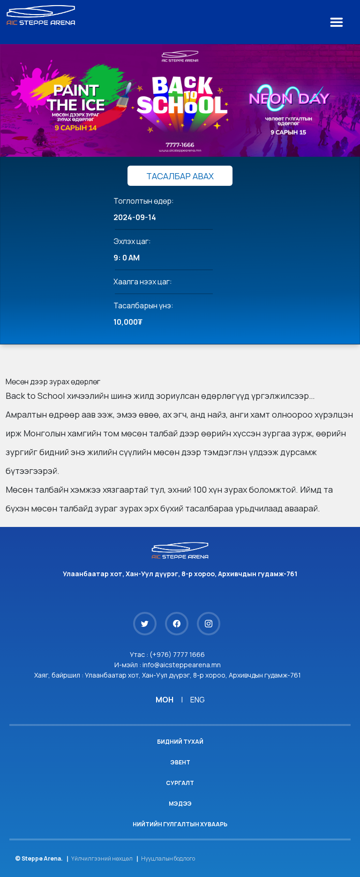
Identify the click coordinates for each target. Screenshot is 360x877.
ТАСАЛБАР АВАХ (180, 176)
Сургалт (180, 783)
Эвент (180, 762)
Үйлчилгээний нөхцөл (102, 858)
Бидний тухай (180, 742)
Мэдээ (180, 804)
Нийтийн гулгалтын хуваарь (180, 824)
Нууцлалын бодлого (168, 858)
